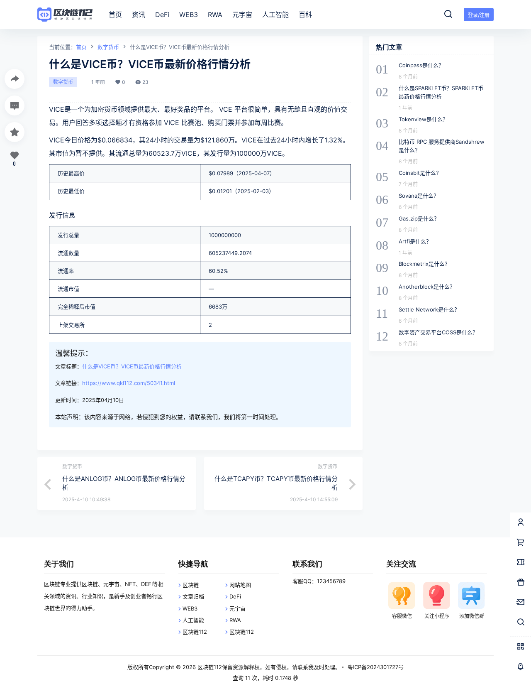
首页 (81, 47)
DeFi (235, 596)
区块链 (191, 584)
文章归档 (193, 596)
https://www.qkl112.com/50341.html (128, 383)
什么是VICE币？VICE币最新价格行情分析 (132, 366)
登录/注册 (479, 15)
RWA (235, 620)
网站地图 (240, 584)
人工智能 (193, 620)
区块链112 (195, 631)
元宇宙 (237, 608)
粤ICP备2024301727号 (376, 667)
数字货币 (108, 47)
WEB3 (190, 608)
